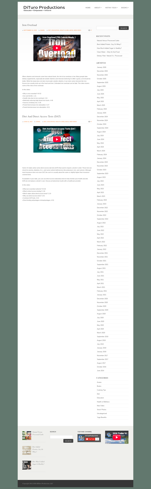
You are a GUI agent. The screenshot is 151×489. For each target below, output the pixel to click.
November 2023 (102, 166)
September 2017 (102, 359)
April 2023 (100, 192)
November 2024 (102, 120)
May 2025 (100, 98)
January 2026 (101, 67)
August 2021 (101, 268)
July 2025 (100, 90)
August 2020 (101, 314)
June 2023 (100, 185)
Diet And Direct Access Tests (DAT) (41, 116)
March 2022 (101, 242)
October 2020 (101, 306)
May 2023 (100, 189)
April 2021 (100, 283)
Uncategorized (102, 413)
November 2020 (102, 302)
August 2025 (101, 86)
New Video (77, 30)
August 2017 (101, 363)
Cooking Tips (101, 390)
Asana (99, 382)
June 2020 (100, 321)
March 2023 (101, 196)
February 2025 (102, 109)
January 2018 (101, 352)
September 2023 (102, 173)
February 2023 (102, 200)
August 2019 (101, 340)
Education (55, 30)
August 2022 (101, 223)
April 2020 (100, 329)
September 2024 (102, 128)
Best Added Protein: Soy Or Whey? (109, 44)
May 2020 (100, 325)
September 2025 (102, 82)
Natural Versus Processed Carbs (108, 40)
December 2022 (102, 208)
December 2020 (102, 299)
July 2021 (100, 272)
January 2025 (101, 113)
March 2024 (101, 151)
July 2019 (100, 344)
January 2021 (101, 295)
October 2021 (101, 261)
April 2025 (100, 101)
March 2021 (101, 287)
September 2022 (102, 219)
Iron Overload (29, 25)
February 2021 (102, 291)
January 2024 (101, 158)
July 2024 (100, 135)
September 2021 (102, 264)
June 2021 (100, 276)
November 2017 (102, 355)
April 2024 (100, 147)
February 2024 (102, 154)
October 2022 (101, 215)
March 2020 (101, 333)
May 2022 (100, 234)
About (98, 8)
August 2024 (101, 132)
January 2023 (101, 204)
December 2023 (102, 162)
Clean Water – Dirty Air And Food (108, 52)
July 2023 (100, 181)
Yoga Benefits (102, 417)
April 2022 (100, 238)
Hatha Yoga (111, 8)
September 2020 (102, 310)
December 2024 (102, 117)
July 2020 (100, 318)
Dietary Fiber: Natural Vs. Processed (109, 56)
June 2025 (100, 94)
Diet (49, 30)
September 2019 (102, 336)
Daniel (42, 30)
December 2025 (102, 71)
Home (88, 8)
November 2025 (102, 75)
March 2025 (101, 105)
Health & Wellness (66, 30)
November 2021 (102, 257)
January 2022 (101, 249)
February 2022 (102, 245)
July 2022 (100, 226)
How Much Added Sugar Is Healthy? (109, 48)
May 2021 (100, 280)
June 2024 (100, 139)
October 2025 (101, 79)
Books (125, 8)
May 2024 (100, 143)
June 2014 (100, 370)
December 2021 (102, 253)
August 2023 (101, 177)
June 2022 (100, 230)
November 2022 (102, 211)
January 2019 (101, 348)
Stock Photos (101, 409)
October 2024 (101, 124)
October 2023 (101, 170)
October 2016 (101, 367)
